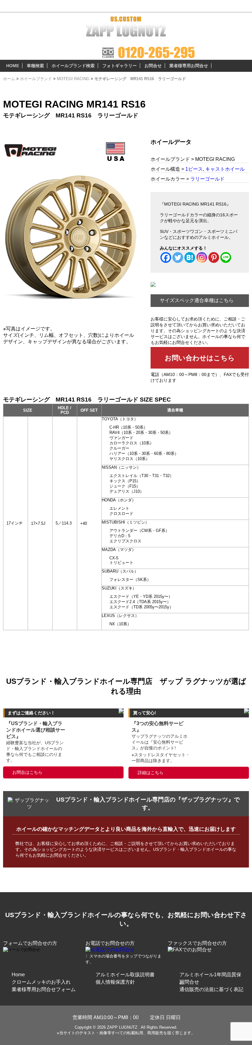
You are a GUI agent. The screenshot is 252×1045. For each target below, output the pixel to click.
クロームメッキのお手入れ (41, 982)
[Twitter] (177, 257)
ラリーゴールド (207, 179)
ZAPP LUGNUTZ (122, 1027)
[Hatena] (189, 257)
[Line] (225, 257)
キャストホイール (225, 169)
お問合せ (153, 65)
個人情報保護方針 (115, 982)
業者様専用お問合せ (188, 65)
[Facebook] (165, 257)
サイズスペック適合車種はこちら (197, 300)
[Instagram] (201, 257)
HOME (12, 65)
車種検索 (35, 65)
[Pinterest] (213, 257)
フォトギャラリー (119, 65)
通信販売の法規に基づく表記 (211, 989)
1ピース (194, 169)
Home (18, 974)
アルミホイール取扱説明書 (125, 974)
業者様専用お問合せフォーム (44, 989)
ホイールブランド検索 (73, 65)
